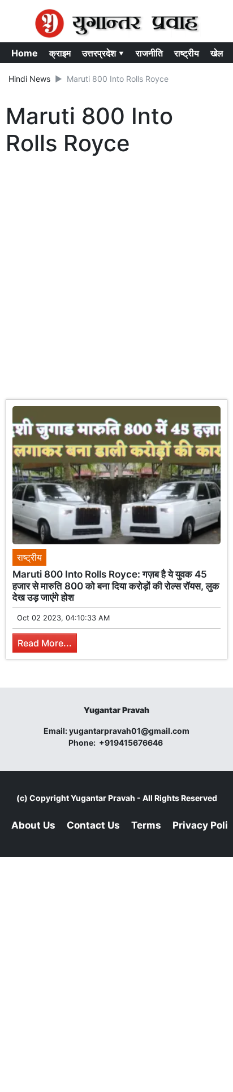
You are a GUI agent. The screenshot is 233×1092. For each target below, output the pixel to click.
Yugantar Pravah (103, 798)
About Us (33, 825)
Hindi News (29, 78)
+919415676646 (132, 742)
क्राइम (60, 53)
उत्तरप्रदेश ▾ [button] (103, 53)
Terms (146, 825)
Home (24, 53)
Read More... (45, 643)
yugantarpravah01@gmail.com (129, 731)
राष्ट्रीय (186, 53)
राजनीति (149, 53)
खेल (216, 53)
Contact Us (93, 825)
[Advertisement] (116, 280)
